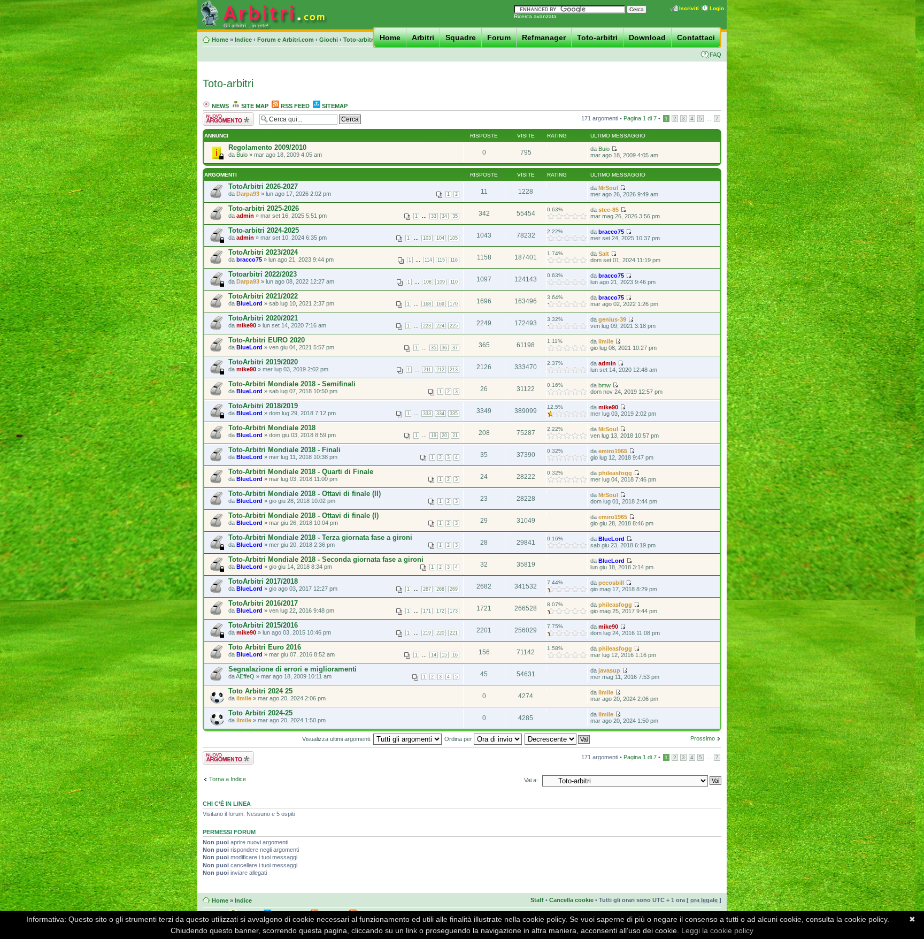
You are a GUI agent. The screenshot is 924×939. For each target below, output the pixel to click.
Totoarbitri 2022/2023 (262, 274)
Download (647, 37)
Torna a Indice (227, 779)
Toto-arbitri (359, 39)
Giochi (328, 39)
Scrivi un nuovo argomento (223, 118)
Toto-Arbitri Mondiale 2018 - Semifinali (292, 384)
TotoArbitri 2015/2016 (263, 625)
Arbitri (423, 37)
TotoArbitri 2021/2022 (263, 296)
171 (427, 611)
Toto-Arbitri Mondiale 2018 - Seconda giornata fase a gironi (326, 559)
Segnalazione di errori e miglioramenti (292, 669)
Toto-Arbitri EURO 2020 (266, 340)
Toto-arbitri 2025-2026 (263, 208)
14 (433, 655)
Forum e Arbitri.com (285, 39)
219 (427, 633)
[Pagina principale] (263, 27)
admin (245, 215)
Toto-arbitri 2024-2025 (263, 230)
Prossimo (702, 738)
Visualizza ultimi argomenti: (337, 739)
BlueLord (249, 303)
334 (440, 413)
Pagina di (640, 118)
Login (717, 8)
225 (454, 326)
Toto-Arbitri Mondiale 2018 (271, 428)
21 (455, 435)
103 (427, 238)
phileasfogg (615, 473)
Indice (243, 39)
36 (444, 347)
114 (428, 260)
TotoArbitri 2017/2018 (263, 581)
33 (433, 216)
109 (441, 282)
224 (440, 326)
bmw (604, 385)
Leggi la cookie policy (717, 930)
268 (440, 589)
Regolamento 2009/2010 (267, 147)
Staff (537, 900)
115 (441, 260)
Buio (242, 154)
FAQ (715, 54)
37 (455, 347)
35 (455, 216)
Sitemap (334, 106)
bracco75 (611, 231)
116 (454, 260)
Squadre (460, 37)
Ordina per (459, 739)
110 (454, 282)
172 (440, 611)
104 (440, 238)
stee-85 (608, 210)
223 (427, 326)
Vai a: (531, 780)
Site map (254, 106)
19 (433, 435)
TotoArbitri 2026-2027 (263, 186)
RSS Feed (294, 106)
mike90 (246, 325)
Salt (603, 253)
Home (390, 37)
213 (454, 369)
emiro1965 (612, 451)
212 (440, 369)
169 (440, 304)
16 (455, 655)
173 (454, 611)
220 (440, 633)
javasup (609, 670)
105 (454, 238)
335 (454, 413)
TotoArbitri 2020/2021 (263, 318)
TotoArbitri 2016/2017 (263, 603)
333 (427, 413)
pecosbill (611, 582)
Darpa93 (247, 193)
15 (444, 655)
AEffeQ (245, 676)
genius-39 (612, 319)
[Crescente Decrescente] (558, 739)
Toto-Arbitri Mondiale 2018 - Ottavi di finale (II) (304, 494)
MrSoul (608, 188)
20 (444, 435)
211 (427, 369)
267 (427, 589)
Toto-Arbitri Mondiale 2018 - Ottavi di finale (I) (303, 516)
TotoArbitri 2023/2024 (263, 252)
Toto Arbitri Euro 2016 (264, 647)
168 (427, 304)
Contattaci (696, 37)
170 (454, 304)
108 (428, 282)
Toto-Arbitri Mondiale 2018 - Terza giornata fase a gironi (320, 537)
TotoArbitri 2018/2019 (263, 406)
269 (454, 589)
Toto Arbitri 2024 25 (260, 691)
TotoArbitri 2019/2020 (263, 362)
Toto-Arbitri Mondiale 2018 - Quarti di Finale (300, 472)
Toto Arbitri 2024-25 (260, 713)
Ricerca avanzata (535, 16)
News (219, 106)
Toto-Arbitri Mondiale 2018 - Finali (284, 450)
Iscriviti (689, 8)
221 (454, 633)
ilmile (605, 341)
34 (444, 216)
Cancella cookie (571, 900)
